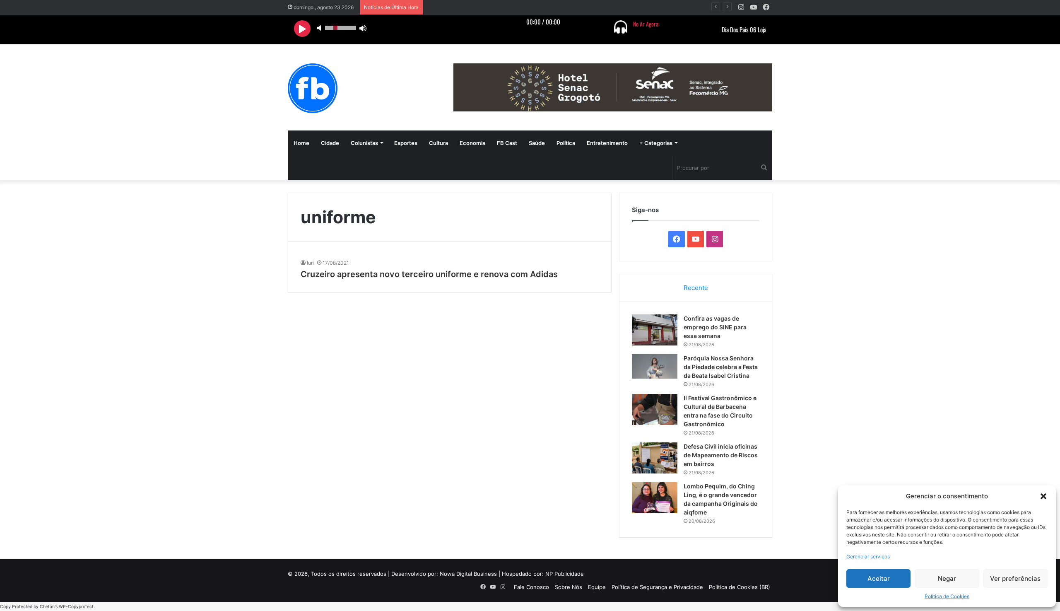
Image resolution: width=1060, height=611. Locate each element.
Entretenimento (607, 143)
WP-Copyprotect (76, 606)
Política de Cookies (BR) (739, 587)
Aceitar (878, 578)
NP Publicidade (564, 573)
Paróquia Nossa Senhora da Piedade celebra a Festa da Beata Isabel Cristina (721, 367)
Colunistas (364, 143)
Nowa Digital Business (468, 573)
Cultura (438, 143)
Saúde (537, 143)
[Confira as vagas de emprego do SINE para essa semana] (654, 329)
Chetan (47, 606)
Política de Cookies (947, 596)
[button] (1043, 496)
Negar (947, 578)
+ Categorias (655, 143)
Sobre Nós (568, 587)
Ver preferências (1015, 578)
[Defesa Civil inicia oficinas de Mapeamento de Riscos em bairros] (654, 457)
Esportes (405, 143)
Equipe (597, 587)
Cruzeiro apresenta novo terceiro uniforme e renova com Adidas (429, 274)
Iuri (310, 263)
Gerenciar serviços (868, 556)
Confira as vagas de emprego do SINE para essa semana (715, 327)
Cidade (330, 143)
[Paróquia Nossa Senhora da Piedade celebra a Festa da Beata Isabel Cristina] (654, 366)
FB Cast (507, 143)
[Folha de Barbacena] (312, 88)
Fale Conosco (531, 587)
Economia (472, 143)
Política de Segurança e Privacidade (657, 587)
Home (301, 143)
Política (565, 143)
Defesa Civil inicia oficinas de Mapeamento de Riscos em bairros (721, 455)
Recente (696, 288)
